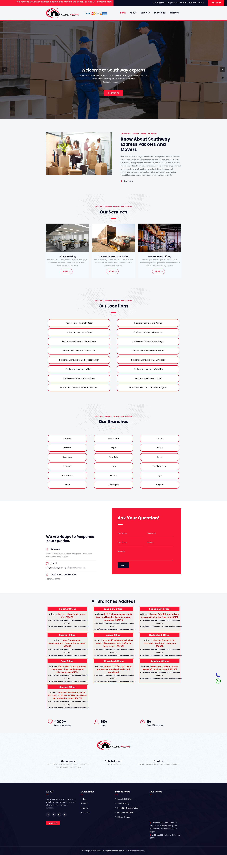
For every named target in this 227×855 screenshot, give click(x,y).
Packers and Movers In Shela (79, 369)
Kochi (159, 457)
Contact (174, 13)
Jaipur (113, 447)
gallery (85, 808)
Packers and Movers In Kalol (148, 378)
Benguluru (67, 457)
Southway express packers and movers (113, 851)
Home (123, 13)
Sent (123, 565)
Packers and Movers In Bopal (78, 332)
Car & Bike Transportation (127, 808)
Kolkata (67, 447)
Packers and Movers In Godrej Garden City (79, 360)
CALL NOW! (216, 3)
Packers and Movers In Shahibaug (79, 378)
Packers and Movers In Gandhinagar (148, 360)
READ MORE (53, 823)
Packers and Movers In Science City (78, 350)
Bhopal (159, 438)
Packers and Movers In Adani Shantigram (148, 387)
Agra (159, 475)
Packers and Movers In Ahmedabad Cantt (78, 387)
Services (145, 13)
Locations (159, 13)
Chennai (67, 466)
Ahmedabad (67, 475)
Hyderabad (113, 438)
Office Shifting (123, 803)
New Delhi (113, 457)
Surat (113, 466)
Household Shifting (125, 799)
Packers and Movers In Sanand (148, 332)
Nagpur (159, 484)
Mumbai (67, 438)
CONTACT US (113, 93)
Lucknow (113, 475)
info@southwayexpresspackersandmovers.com (179, 2)
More (65, 271)
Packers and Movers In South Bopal (148, 350)
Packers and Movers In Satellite (148, 369)
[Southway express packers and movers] (62, 13)
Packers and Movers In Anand (148, 323)
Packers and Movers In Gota (79, 323)
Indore (160, 447)
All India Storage (123, 817)
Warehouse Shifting (125, 812)
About (133, 13)
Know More (128, 181)
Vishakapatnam (159, 466)
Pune (67, 484)
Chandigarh (113, 484)
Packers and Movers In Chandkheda (79, 341)
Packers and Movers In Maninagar (148, 341)
